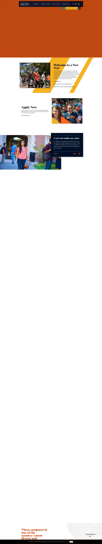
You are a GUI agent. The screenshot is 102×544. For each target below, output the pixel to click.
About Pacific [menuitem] (56, 3)
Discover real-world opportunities (28, 37)
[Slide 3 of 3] (56, 153)
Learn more (66, 541)
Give (76, 8)
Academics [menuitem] (36, 3)
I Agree (71, 541)
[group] (51, 28)
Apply (73, 8)
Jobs (79, 8)
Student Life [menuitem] (66, 3)
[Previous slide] (21, 41)
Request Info (68, 8)
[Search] (79, 4)
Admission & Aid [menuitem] (45, 3)
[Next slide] (24, 41)
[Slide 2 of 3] (55, 153)
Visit (64, 8)
